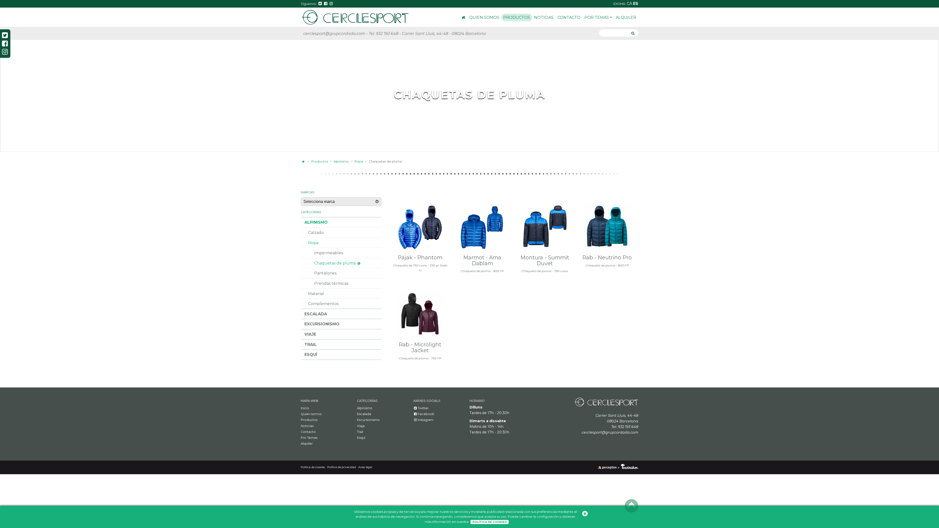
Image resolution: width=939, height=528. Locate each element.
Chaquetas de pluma (335, 263)
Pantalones (325, 273)
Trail (310, 344)
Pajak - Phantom (420, 257)
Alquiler (626, 17)
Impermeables (328, 253)
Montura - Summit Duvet (545, 260)
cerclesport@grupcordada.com (334, 33)
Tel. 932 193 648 (383, 33)
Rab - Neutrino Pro (607, 257)
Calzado (316, 232)
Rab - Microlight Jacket (420, 347)
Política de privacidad (341, 467)
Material (316, 293)
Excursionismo (321, 324)
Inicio (463, 18)
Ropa (359, 161)
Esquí (310, 354)
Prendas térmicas (331, 283)
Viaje (310, 334)
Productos (516, 17)
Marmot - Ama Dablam (482, 260)
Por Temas (596, 17)
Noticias (544, 17)
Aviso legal (365, 467)
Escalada (315, 314)
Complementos (323, 303)
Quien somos (484, 17)
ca (630, 3)
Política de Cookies (489, 522)
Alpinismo (341, 161)
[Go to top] (631, 506)
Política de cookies (313, 467)
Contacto (569, 17)
